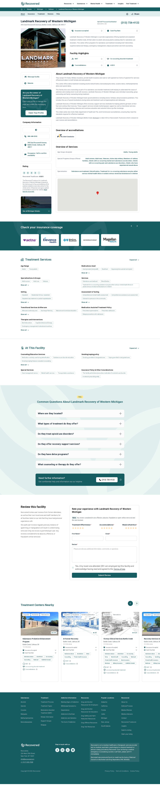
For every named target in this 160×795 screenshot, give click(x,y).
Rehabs (29, 9)
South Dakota (105, 726)
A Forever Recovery (70, 639)
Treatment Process (47, 702)
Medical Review (126, 710)
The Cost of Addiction (68, 722)
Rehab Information (47, 717)
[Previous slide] (131, 226)
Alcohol (23, 702)
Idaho (103, 714)
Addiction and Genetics (68, 718)
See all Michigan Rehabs (31, 211)
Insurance (31, 14)
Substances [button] (81, 4)
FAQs (58, 14)
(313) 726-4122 (108, 480)
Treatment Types (46, 706)
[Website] (36, 129)
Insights (123, 726)
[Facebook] (57, 750)
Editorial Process (127, 706)
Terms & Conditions (122, 771)
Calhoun (51, 9)
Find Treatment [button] (131, 4)
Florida (103, 710)
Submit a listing (126, 730)
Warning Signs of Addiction (70, 702)
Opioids (23, 706)
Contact (124, 718)
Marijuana (24, 714)
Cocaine (23, 710)
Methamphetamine (27, 718)
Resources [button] (68, 4)
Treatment (41, 14)
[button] (104, 23)
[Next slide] (137, 226)
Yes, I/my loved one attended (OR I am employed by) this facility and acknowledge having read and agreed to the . (104, 567)
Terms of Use (119, 569)
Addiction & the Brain (68, 714)
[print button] (127, 14)
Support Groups (46, 721)
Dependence (65, 710)
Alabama (104, 702)
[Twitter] (68, 750)
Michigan (40, 9)
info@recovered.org (27, 759)
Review (74, 544)
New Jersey (105, 722)
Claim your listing (126, 734)
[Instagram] (62, 750)
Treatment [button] (108, 4)
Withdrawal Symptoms (68, 706)
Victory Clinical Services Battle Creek (118, 639)
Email (107, 534)
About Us (124, 702)
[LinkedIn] (73, 750)
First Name (76, 534)
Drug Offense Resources (89, 723)
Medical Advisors (127, 714)
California (104, 706)
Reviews (50, 14)
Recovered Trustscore (128, 722)
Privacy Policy (109, 771)
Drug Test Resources (88, 727)
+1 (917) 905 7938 (27, 762)
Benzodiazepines (26, 722)
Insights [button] (120, 4)
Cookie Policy (134, 771)
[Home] (22, 9)
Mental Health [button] (95, 4)
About (23, 14)
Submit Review (104, 575)
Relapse (43, 725)
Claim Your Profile (36, 113)
